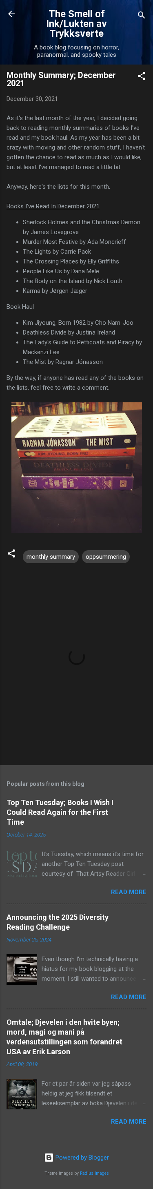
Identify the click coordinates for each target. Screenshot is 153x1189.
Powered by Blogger (81, 1157)
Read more (128, 892)
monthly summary (51, 556)
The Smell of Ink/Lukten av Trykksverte (76, 23)
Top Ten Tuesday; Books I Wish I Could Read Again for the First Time (60, 812)
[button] (141, 77)
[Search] (141, 16)
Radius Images (94, 1173)
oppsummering (106, 556)
